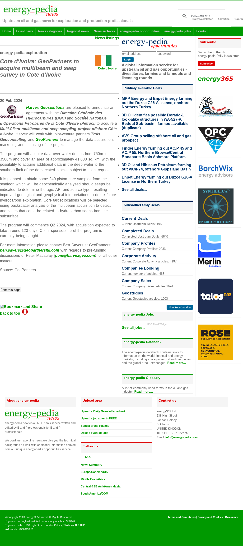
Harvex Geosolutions (45, 108)
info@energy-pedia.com (181, 437)
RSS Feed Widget (157, 324)
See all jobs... (133, 328)
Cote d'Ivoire (107, 68)
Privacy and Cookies (210, 517)
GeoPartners (47, 140)
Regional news (78, 31)
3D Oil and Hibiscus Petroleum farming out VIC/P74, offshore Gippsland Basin (156, 167)
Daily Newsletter (202, 19)
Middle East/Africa (93, 479)
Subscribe (206, 63)
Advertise (223, 19)
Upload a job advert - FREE (99, 418)
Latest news (24, 31)
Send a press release (95, 425)
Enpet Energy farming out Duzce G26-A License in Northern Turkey (157, 179)
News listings (107, 38)
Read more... (176, 363)
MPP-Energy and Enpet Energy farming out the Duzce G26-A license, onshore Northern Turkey (157, 102)
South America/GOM (94, 493)
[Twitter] (82, 501)
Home (6, 31)
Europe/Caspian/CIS (94, 472)
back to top (11, 313)
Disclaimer (231, 517)
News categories (50, 31)
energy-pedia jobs (177, 31)
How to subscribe (180, 307)
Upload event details (94, 433)
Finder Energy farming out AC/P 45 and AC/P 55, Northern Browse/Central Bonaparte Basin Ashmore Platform (157, 152)
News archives (104, 31)
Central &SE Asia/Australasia (101, 486)
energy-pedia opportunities (139, 31)
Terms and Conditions (182, 517)
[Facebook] (87, 501)
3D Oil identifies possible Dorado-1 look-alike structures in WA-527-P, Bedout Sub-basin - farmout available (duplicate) (155, 121)
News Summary (91, 465)
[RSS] (82, 457)
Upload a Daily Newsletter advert (103, 411)
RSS (87, 457)
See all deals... (134, 190)
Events (201, 31)
